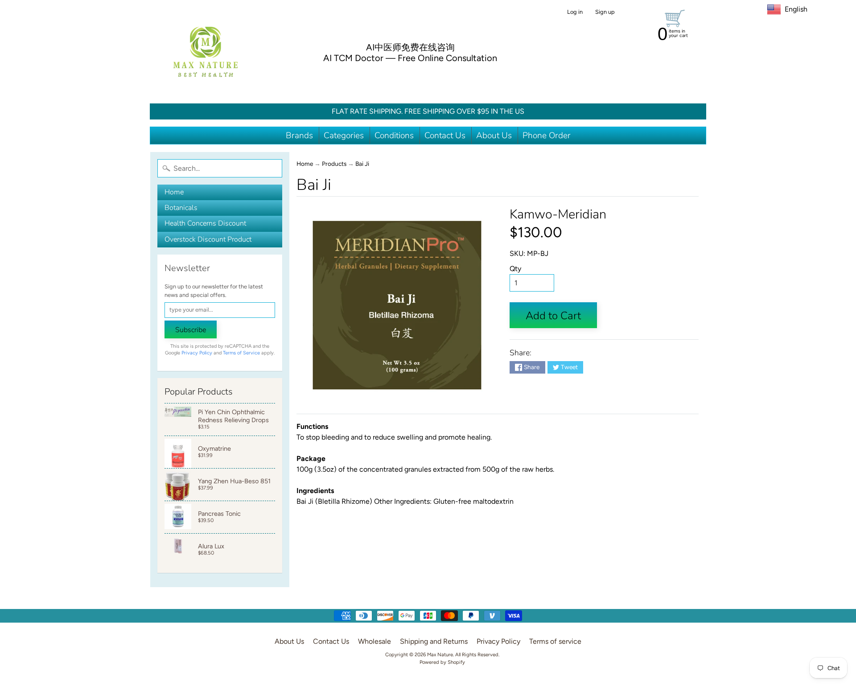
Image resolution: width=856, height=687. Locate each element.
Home (174, 192)
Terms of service (555, 641)
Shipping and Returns (434, 641)
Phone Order (547, 135)
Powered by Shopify (442, 662)
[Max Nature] (205, 51)
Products (334, 163)
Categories (344, 135)
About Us (494, 135)
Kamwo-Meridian (558, 214)
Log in (575, 12)
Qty (515, 268)
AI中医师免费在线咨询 (410, 47)
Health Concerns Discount (205, 223)
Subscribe (190, 330)
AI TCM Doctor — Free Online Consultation (410, 57)
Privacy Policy (196, 353)
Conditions (394, 135)
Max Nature (440, 654)
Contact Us (444, 135)
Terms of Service (241, 353)
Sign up (605, 12)
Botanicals (181, 208)
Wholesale (374, 641)
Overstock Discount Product (208, 239)
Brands (299, 135)
